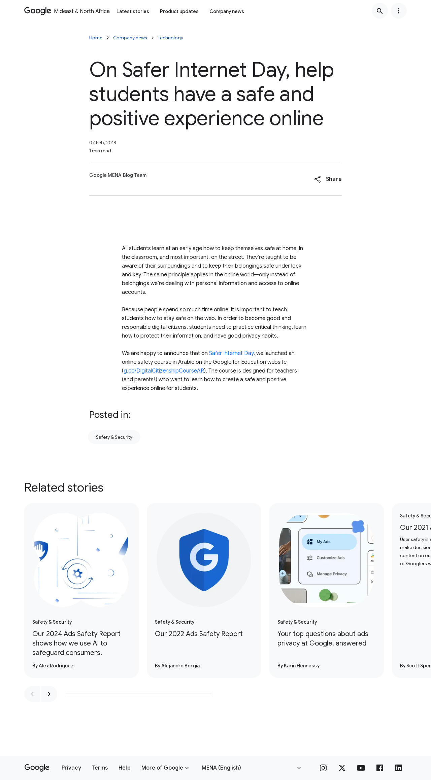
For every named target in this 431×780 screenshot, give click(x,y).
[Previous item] (32, 694)
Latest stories (133, 11)
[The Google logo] (36, 768)
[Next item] (49, 694)
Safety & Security (114, 437)
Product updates (179, 11)
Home (95, 38)
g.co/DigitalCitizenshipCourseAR (164, 370)
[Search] (380, 11)
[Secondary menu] (399, 11)
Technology (170, 38)
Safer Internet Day (231, 353)
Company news (226, 11)
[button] (328, 179)
